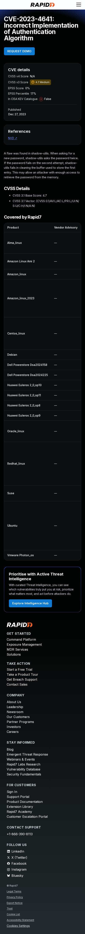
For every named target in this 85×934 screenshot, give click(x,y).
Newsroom (15, 712)
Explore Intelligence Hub (30, 603)
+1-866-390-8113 (20, 834)
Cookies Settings (18, 926)
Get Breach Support (22, 679)
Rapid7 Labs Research (23, 764)
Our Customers (18, 717)
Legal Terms (14, 891)
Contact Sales (17, 684)
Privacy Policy (15, 897)
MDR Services (17, 649)
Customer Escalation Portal (27, 817)
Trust (10, 908)
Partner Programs (20, 722)
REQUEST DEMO (19, 51)
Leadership (15, 707)
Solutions (14, 654)
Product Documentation (25, 802)
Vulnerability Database (23, 769)
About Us (14, 702)
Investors (14, 727)
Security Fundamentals (24, 774)
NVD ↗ (12, 138)
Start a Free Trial (19, 669)
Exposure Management (24, 644)
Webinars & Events (21, 759)
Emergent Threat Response (27, 754)
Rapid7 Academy (19, 812)
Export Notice (15, 902)
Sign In (12, 792)
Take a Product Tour (22, 674)
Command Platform (21, 639)
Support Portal (18, 797)
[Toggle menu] (78, 5)
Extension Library (20, 807)
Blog (10, 749)
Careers (13, 732)
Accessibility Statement (20, 919)
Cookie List (13, 914)
